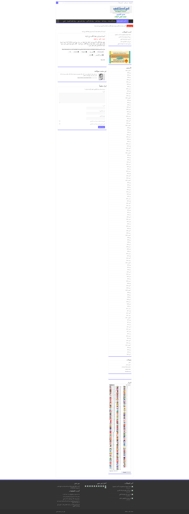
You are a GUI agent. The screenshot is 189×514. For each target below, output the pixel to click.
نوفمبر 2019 (129, 256)
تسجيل (130, 362)
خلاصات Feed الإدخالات (126, 367)
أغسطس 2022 (128, 180)
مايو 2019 (129, 270)
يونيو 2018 (129, 295)
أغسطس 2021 (128, 208)
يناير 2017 (129, 334)
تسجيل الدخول (128, 365)
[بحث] (57, 3)
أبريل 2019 (129, 272)
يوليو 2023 (129, 155)
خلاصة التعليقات (128, 369)
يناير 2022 (129, 196)
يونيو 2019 (129, 267)
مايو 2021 (129, 215)
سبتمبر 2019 (128, 260)
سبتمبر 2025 (128, 96)
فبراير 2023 (129, 167)
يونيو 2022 (129, 185)
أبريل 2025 (129, 107)
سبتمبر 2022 (128, 178)
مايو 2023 (129, 160)
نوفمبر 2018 (129, 283)
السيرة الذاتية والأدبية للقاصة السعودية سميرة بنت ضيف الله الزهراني (68, 501)
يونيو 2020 (129, 240)
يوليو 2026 (129, 73)
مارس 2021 (128, 219)
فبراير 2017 (129, 331)
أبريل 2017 (129, 327)
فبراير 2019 (129, 276)
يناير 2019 (129, 279)
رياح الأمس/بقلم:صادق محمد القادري (125, 37)
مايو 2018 (129, 297)
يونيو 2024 (129, 130)
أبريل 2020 (129, 244)
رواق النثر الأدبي (90, 21)
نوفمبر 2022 (129, 173)
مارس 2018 (128, 302)
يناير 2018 (129, 306)
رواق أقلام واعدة (111, 21)
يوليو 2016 (129, 347)
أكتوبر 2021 (128, 203)
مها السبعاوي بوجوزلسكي (76, 501)
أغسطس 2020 (128, 235)
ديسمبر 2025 (128, 89)
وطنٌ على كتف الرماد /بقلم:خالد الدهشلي (124, 44)
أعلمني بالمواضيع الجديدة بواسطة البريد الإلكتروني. (97, 124)
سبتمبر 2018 (128, 288)
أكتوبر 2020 (128, 231)
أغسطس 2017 (128, 318)
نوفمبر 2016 (129, 338)
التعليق (103, 92)
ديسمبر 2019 (128, 254)
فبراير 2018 (129, 304)
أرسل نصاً (121, 3)
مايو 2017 (129, 324)
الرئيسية (130, 3)
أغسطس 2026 (128, 70)
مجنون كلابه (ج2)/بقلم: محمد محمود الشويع (69, 499)
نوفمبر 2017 (129, 311)
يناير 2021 (129, 224)
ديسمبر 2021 (128, 199)
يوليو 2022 (129, 183)
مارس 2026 (128, 82)
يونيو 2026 (129, 75)
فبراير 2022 (129, 194)
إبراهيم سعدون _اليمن (76, 496)
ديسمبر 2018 (128, 281)
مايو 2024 (129, 132)
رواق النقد (104, 21)
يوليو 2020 (129, 238)
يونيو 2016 (129, 350)
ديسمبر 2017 (128, 308)
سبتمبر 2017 (128, 315)
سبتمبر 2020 (128, 233)
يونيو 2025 (129, 102)
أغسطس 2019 (128, 263)
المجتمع (64, 21)
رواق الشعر (97, 21)
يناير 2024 (129, 141)
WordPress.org (128, 371)
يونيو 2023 (129, 157)
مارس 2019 (128, 274)
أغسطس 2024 (128, 125)
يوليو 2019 (129, 265)
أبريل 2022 (129, 189)
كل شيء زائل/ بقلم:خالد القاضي (125, 39)
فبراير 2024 (129, 139)
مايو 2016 (129, 352)
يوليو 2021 (129, 210)
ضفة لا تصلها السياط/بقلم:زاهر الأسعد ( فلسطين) (116, 25)
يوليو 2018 (129, 292)
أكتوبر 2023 (128, 148)
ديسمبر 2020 (128, 226)
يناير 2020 (129, 251)
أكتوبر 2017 (128, 313)
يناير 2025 (129, 114)
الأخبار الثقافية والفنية (121, 21)
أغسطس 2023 (128, 153)
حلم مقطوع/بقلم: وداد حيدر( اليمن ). (69, 494)
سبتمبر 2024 (128, 123)
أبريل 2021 (129, 217)
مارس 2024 (128, 137)
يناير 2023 (129, 169)
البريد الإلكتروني (102, 111)
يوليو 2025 (129, 100)
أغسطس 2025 (128, 98)
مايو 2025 (129, 105)
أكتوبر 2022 (128, 176)
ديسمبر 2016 (128, 336)
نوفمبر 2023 (129, 146)
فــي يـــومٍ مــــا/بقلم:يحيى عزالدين (125, 41)
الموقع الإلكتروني (102, 116)
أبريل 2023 (129, 162)
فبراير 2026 (129, 84)
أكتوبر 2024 (128, 121)
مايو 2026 (129, 77)
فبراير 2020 (129, 249)
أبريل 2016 (129, 354)
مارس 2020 (128, 247)
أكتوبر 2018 (128, 286)
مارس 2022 (128, 192)
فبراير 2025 (129, 112)
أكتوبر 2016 (128, 341)
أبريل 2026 (129, 80)
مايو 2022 (129, 187)
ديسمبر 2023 (128, 144)
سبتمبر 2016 (128, 343)
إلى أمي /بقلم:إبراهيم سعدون (67, 496)
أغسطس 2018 (128, 290)
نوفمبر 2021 (129, 201)
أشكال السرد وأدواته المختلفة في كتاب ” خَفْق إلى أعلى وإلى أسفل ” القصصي (68, 505)
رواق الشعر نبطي (81, 21)
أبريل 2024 (129, 134)
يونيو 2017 (129, 322)
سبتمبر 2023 (128, 151)
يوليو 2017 (129, 320)
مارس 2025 (128, 109)
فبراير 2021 (129, 221)
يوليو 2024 (129, 128)
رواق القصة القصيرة (71, 21)
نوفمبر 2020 (129, 228)
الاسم (104, 106)
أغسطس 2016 (128, 345)
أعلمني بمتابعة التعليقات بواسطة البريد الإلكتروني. (97, 121)
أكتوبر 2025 (128, 93)
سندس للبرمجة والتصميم (59, 511)
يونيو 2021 (129, 212)
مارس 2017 (128, 329)
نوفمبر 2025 (129, 91)
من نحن (126, 3)
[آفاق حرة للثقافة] (121, 11)
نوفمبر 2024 (129, 118)
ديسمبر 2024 (128, 116)
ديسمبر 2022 (128, 171)
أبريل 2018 (129, 299)
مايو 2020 (129, 242)
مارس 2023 (128, 164)
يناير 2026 (129, 86)
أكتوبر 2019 (128, 258)
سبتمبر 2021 (128, 205)
